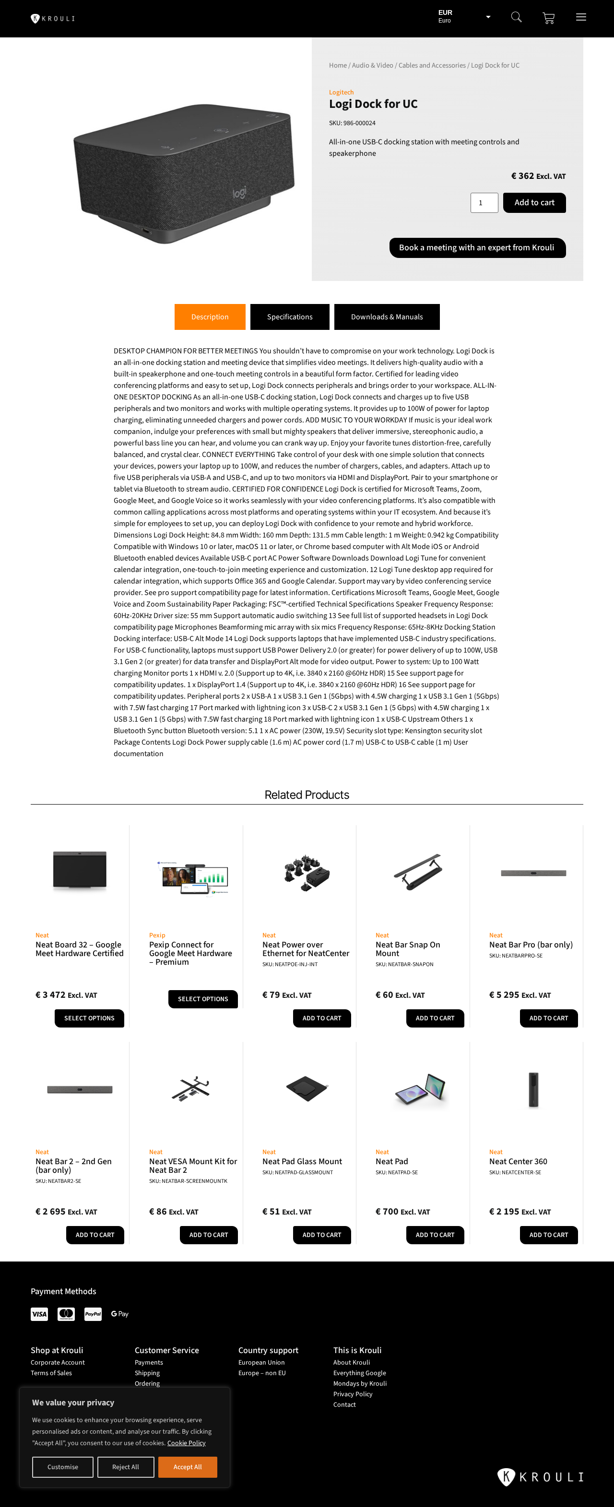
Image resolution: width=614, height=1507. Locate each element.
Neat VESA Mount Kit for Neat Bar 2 (193, 1166)
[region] (124, 1437)
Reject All (125, 1467)
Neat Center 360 (518, 1162)
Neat (42, 935)
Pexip (157, 935)
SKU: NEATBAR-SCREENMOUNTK (188, 1181)
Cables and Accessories (432, 65)
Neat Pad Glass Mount (302, 1162)
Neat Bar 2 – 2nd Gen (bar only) (73, 1166)
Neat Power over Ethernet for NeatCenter (305, 949)
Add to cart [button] (322, 1018)
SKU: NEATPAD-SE (397, 1172)
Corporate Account (58, 1362)
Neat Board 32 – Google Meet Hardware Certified (79, 949)
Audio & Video (372, 65)
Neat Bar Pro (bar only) (531, 945)
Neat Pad (392, 1162)
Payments (149, 1362)
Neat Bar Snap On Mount (408, 949)
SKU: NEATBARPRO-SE (516, 956)
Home (338, 65)
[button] (516, 18)
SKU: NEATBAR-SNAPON (405, 964)
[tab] (210, 317)
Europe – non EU (262, 1373)
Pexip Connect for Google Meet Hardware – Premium (190, 953)
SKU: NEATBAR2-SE (58, 1181)
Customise (62, 1467)
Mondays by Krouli (360, 1384)
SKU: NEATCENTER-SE (515, 1172)
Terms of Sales (51, 1373)
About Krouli (351, 1362)
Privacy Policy (353, 1394)
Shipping (147, 1373)
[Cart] (549, 18)
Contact (344, 1405)
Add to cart (535, 203)
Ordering (147, 1384)
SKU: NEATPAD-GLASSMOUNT (297, 1172)
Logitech (341, 92)
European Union (261, 1362)
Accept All (188, 1467)
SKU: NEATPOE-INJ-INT (290, 964)
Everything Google (359, 1373)
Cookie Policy (186, 1443)
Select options (89, 1018)
